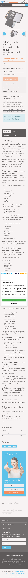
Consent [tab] (5, 278)
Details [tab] (23, 278)
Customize (14, 303)
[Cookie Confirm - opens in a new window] (21, 273)
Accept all (14, 300)
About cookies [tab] (14, 277)
